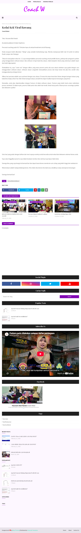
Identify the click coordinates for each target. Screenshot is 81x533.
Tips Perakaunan (7, 422)
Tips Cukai (5, 419)
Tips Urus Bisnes (7, 425)
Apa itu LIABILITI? (16, 465)
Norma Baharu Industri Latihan (37, 214)
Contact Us (76, 530)
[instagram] (31, 284)
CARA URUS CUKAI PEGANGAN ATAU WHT (23, 444)
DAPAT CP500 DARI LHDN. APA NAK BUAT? (24, 436)
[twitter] (50, 284)
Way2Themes (16, 530)
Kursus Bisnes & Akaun (12, 23)
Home (29, 1)
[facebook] (11, 284)
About (70, 530)
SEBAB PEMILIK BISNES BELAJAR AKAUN (12, 215)
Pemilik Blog (37, 1)
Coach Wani (5, 31)
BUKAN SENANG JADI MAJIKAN (20, 452)
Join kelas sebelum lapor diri (63, 214)
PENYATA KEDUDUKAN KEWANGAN (21, 481)
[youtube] (70, 284)
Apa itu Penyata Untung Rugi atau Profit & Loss (25, 308)
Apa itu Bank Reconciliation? (19, 316)
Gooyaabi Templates (32, 530)
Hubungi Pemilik (48, 1)
